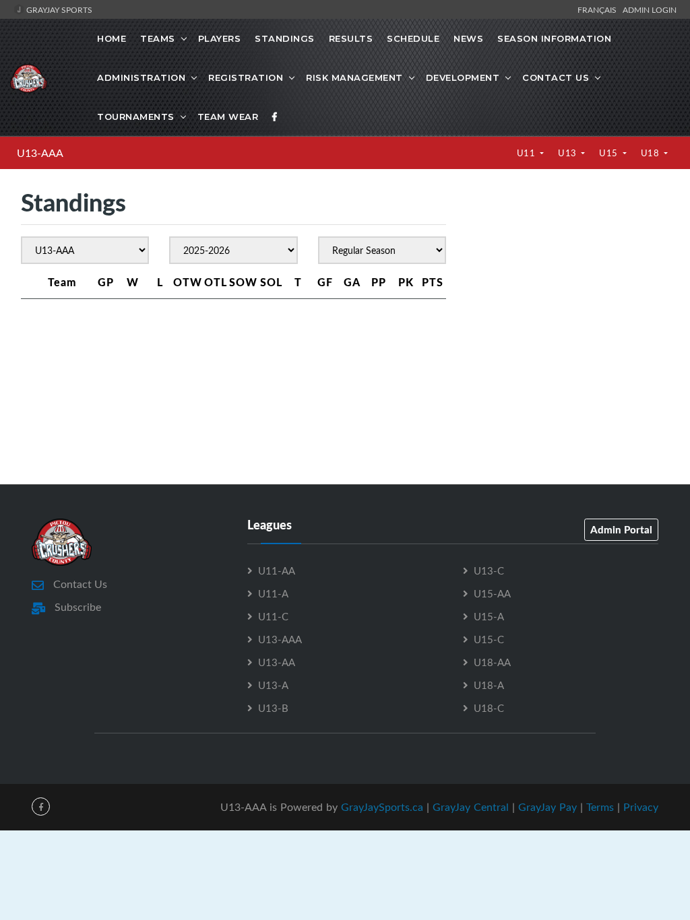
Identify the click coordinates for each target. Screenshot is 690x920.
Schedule (413, 38)
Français (599, 9)
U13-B (273, 708)
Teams (157, 38)
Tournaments (136, 116)
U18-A (489, 685)
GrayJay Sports (58, 9)
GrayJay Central (471, 806)
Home (111, 38)
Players (219, 38)
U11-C (273, 616)
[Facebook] (275, 116)
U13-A (273, 685)
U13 (568, 153)
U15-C (489, 639)
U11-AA (276, 570)
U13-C (489, 570)
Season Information (554, 38)
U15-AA (492, 593)
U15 (609, 153)
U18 (651, 153)
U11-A (273, 593)
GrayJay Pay (547, 806)
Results (351, 38)
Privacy (640, 806)
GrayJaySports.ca (382, 806)
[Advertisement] (567, 291)
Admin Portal (621, 529)
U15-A (489, 616)
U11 (527, 153)
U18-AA (492, 662)
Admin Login (650, 9)
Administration (141, 77)
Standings (285, 38)
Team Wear (228, 116)
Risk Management (354, 77)
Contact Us (555, 77)
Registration (245, 77)
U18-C (489, 708)
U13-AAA (40, 152)
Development (463, 77)
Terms (600, 806)
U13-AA (276, 662)
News (468, 38)
